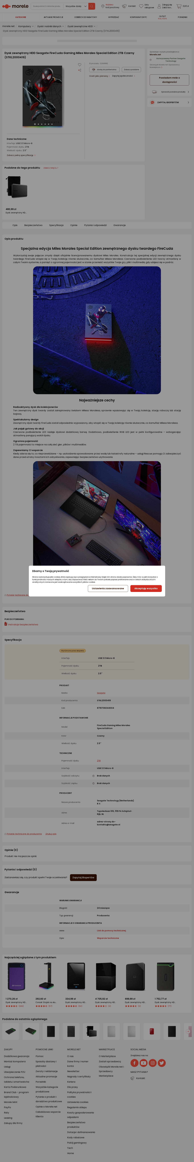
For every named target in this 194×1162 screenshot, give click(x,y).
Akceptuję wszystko (146, 588)
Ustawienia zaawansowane (108, 588)
